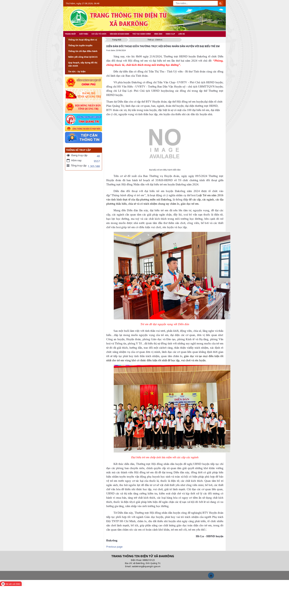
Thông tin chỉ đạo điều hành (82, 51)
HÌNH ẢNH (158, 34)
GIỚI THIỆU (83, 34)
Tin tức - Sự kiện (76, 71)
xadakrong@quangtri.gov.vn (146, 566)
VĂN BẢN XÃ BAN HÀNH (119, 34)
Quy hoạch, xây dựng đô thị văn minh (82, 64)
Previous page (114, 546)
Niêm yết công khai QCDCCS (83, 56)
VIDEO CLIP (170, 34)
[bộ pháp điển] (83, 128)
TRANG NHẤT (70, 34)
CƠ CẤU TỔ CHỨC (99, 34)
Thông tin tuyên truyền (80, 45)
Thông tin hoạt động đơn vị (82, 39)
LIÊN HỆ (181, 34)
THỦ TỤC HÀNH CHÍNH (141, 34)
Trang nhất (116, 39)
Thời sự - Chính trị (155, 39)
